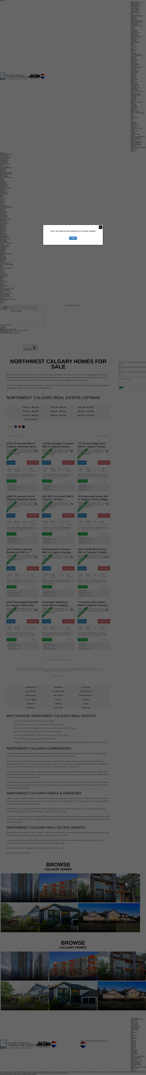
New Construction (135, 12)
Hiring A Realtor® (135, 138)
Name (1, 307)
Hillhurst (133, 74)
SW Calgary (125, 533)
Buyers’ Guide (126, 517)
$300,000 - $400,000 (86, 407)
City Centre (134, 47)
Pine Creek (134, 83)
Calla (132, 115)
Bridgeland (134, 62)
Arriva (132, 121)
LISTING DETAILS (11, 481)
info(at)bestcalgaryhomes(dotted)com (123, 1072)
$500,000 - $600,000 (58, 411)
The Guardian (134, 126)
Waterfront (133, 127)
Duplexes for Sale (128, 572)
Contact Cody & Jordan (16, 840)
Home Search (134, 1)
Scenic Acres (126, 477)
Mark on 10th (134, 117)
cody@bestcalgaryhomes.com (14, 489)
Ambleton (133, 59)
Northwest (133, 44)
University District (135, 87)
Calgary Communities (136, 55)
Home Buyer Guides (136, 145)
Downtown (133, 66)
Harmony (133, 37)
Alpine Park (134, 56)
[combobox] (50, 342)
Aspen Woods (134, 60)
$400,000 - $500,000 (31, 411)
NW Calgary (125, 543)
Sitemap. (34, 1074)
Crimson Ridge (126, 435)
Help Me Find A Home (136, 141)
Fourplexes (134, 19)
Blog (132, 150)
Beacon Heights (127, 416)
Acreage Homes (58, 691)
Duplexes (133, 18)
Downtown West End (136, 67)
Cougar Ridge (134, 64)
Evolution (133, 116)
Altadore (133, 58)
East (132, 52)
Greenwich (134, 73)
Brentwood (134, 61)
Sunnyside (133, 86)
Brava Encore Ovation (137, 128)
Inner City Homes (135, 15)
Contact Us (134, 151)
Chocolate (133, 122)
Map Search (134, 1020)
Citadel (124, 429)
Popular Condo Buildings (137, 113)
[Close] (1, 152)
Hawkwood (125, 454)
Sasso (132, 118)
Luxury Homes (135, 7)
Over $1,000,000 (30, 419)
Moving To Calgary (136, 144)
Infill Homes (85, 687)
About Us (133, 146)
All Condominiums (136, 95)
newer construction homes (57, 767)
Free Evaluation (31, 843)
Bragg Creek (134, 35)
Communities (134, 41)
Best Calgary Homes (22, 853)
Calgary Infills (126, 553)
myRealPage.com (61, 675)
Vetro (132, 120)
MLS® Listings (135, 4)
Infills (132, 13)
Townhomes (58, 687)
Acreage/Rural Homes (137, 16)
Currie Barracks (135, 65)
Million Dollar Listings (136, 22)
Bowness (124, 419)
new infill (77, 772)
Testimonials (134, 148)
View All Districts (135, 54)
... (60, 657)
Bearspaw (133, 40)
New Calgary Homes (128, 559)
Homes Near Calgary (136, 25)
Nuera (132, 132)
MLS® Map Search (136, 5)
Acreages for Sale (128, 566)
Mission (133, 80)
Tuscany (58, 700)
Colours (133, 129)
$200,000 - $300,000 (58, 407)
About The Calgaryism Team (138, 147)
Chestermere (134, 30)
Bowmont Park (71, 801)
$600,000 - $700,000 (86, 411)
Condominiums (135, 9)
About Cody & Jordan (128, 520)
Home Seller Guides (136, 139)
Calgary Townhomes (128, 549)
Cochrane (133, 29)
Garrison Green (135, 71)
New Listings (31, 695)
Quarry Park (134, 81)
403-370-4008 (41, 388)
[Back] (2, 152)
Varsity (85, 704)
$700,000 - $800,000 (31, 415)
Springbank (134, 31)
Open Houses (134, 23)
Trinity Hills (58, 708)
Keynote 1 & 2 (134, 130)
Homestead (134, 76)
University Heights (128, 493)
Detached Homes (135, 6)
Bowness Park (56, 801)
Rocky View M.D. (135, 33)
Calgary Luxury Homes (129, 556)
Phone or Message (5, 325)
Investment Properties (136, 21)
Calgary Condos (135, 93)
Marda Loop (134, 79)
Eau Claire (133, 70)
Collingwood (126, 432)
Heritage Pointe (135, 38)
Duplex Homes (85, 691)
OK (73, 238)
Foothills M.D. (134, 34)
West (132, 46)
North (132, 43)
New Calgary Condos (129, 562)
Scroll (131, 398)
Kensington (134, 78)
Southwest (133, 49)
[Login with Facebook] (15, 426)
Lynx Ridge (125, 458)
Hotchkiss (133, 77)
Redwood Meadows (136, 36)
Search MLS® (126, 510)
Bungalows (134, 17)
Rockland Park (135, 84)
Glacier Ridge (134, 72)
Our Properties (135, 24)
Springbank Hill (135, 85)
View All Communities (136, 91)
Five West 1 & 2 (135, 123)
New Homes (58, 695)
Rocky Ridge (36, 775)
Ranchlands (125, 464)
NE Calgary (125, 540)
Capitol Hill (44, 772)
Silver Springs (126, 480)
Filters (79, 342)
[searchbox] (50, 343)
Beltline (133, 103)
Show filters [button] (99, 430)
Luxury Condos (135, 10)
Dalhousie (58, 704)
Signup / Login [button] (34, 426)
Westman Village (135, 134)
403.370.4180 (13, 329)
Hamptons (124, 451)
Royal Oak (124, 474)
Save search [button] (81, 430)
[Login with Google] (19, 426)
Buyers (132, 140)
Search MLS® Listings (137, 1019)
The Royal (133, 133)
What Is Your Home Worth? (138, 136)
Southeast (133, 53)
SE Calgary (125, 536)
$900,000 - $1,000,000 (85, 415)
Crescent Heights (29, 772)
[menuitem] (138, 13)
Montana (133, 124)
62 (63, 657)
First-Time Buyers (135, 142)
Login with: (10, 426)
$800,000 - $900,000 (58, 415)
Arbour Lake (25, 817)
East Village (134, 68)
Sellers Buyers (135, 1054)
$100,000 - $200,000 (31, 407)
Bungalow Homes (86, 695)
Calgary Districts (135, 42)
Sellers (132, 135)
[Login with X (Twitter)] (23, 426)
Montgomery (126, 461)
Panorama (86, 700)
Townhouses (134, 11)
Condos (133, 92)
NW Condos (125, 409)
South (132, 48)
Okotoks (133, 28)
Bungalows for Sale (128, 569)
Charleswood (126, 425)
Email (1, 309)
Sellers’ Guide (126, 514)
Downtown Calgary (128, 530)
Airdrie (132, 27)
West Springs (134, 90)
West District (134, 89)
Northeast (133, 50)
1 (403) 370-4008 (11, 488)
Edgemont (31, 704)
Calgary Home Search (137, 3)
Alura (132, 114)
